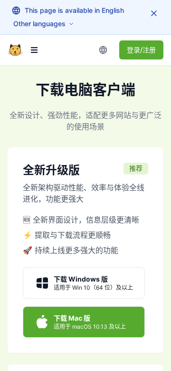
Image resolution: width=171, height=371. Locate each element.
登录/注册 (141, 50)
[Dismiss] (154, 13)
